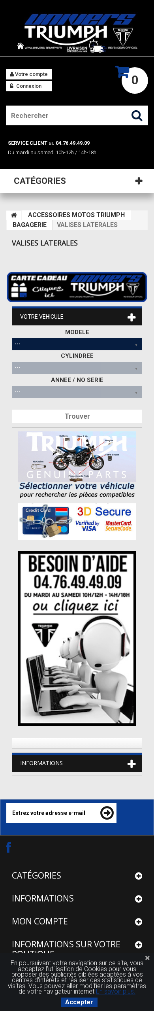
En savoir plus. (115, 991)
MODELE (77, 332)
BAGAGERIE (30, 225)
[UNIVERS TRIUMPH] (77, 33)
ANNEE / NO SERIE (77, 380)
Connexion (28, 86)
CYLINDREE (77, 355)
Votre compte (31, 74)
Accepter (79, 1002)
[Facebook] (15, 847)
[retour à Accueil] (13, 215)
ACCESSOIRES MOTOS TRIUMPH (76, 215)
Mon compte (40, 921)
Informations (41, 763)
